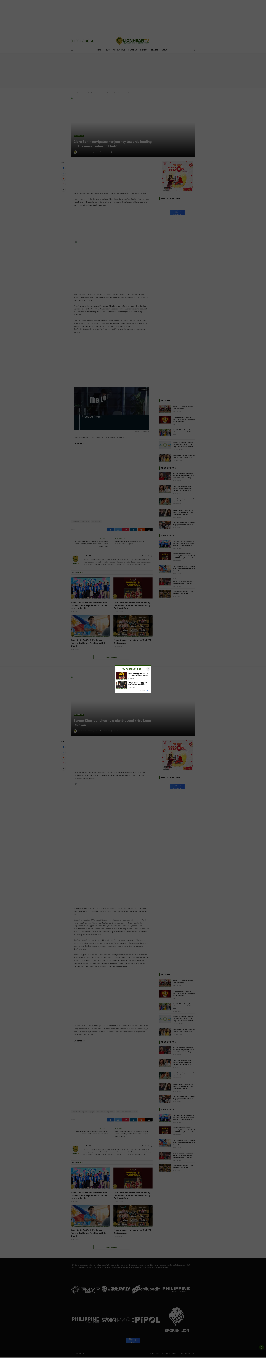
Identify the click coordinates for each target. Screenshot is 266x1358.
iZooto (148, 690)
